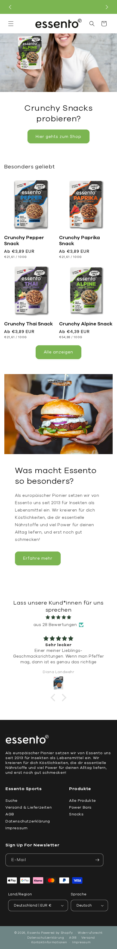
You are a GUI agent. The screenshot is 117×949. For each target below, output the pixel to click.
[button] (11, 24)
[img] (58, 617)
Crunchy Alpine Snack (85, 324)
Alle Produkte (82, 800)
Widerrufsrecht (90, 933)
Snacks (76, 814)
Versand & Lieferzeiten (28, 807)
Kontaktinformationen (49, 942)
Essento (33, 933)
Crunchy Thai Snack (28, 324)
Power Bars (80, 807)
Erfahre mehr (38, 558)
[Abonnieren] (97, 860)
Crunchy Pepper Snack (24, 241)
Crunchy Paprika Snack (79, 241)
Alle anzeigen (58, 352)
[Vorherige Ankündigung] (10, 7)
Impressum (16, 828)
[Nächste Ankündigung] (107, 7)
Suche (11, 800)
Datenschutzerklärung (27, 821)
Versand (88, 938)
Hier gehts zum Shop (58, 136)
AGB (9, 814)
